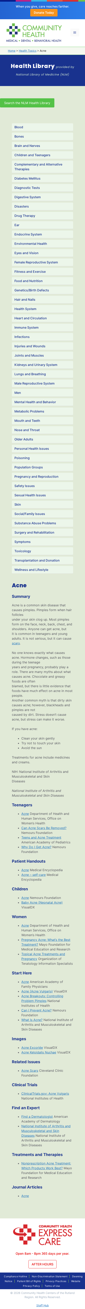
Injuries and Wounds (29, 346)
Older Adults (23, 439)
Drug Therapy (24, 216)
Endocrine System (28, 234)
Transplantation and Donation (37, 560)
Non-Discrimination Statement (49, 1276)
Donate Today (44, 12)
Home (11, 50)
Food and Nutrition (28, 281)
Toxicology (22, 551)
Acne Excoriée (32, 1048)
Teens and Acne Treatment (41, 837)
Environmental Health (30, 244)
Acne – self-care (33, 875)
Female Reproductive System (36, 262)
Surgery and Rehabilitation (34, 532)
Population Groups (28, 467)
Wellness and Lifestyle (31, 570)
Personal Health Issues (31, 449)
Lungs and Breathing (30, 374)
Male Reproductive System (34, 383)
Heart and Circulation (30, 318)
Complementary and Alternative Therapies (38, 166)
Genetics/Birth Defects (31, 290)
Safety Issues (24, 486)
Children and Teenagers (32, 155)
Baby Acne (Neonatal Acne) (42, 902)
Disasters (21, 206)
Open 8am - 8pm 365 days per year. (42, 1253)
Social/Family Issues (29, 514)
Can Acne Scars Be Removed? (43, 828)
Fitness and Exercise (30, 272)
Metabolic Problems (29, 411)
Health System (25, 309)
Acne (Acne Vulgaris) (37, 991)
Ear (16, 225)
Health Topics (27, 50)
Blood (18, 127)
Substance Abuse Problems (35, 523)
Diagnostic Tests (27, 188)
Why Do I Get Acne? (36, 847)
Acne (25, 814)
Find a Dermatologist (37, 1117)
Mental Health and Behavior (35, 402)
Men (17, 393)
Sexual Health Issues (30, 495)
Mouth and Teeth (27, 421)
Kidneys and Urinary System (35, 365)
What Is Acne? (31, 1020)
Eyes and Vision (26, 253)
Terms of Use (52, 1285)
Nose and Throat (27, 430)
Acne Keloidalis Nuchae (38, 1052)
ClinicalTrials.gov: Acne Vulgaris (45, 1094)
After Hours (42, 1264)
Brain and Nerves (27, 146)
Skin (17, 504)
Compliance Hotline (15, 1276)
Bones (19, 136)
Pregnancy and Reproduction (36, 476)
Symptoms (22, 542)
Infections (22, 337)
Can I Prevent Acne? (36, 1010)
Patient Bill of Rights (29, 1281)
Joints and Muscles (29, 355)
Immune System (26, 327)
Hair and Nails (24, 299)
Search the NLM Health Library (27, 103)
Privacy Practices (56, 1281)
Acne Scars (29, 1071)
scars (16, 643)
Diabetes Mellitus (27, 178)
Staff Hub (42, 1305)
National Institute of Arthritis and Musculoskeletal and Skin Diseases (46, 1131)
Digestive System (27, 197)
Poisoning (22, 458)
